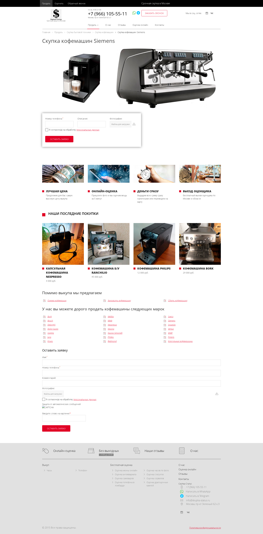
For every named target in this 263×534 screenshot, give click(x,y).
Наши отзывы (154, 451)
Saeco (170, 316)
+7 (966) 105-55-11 (107, 14)
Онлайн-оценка (64, 451)
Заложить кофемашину (119, 300)
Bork (49, 316)
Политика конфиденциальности (205, 527)
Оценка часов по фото (158, 470)
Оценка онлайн (140, 24)
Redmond (112, 341)
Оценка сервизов (155, 478)
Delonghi (51, 324)
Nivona (111, 328)
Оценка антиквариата (125, 474)
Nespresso (112, 324)
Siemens (171, 320)
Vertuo (171, 328)
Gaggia (50, 333)
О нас (108, 24)
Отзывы (122, 24)
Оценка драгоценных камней (157, 484)
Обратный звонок (76, 3)
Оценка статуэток (155, 474)
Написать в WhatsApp (198, 491)
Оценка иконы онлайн (126, 470)
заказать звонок (154, 13)
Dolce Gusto (52, 328)
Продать (46, 3)
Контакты (159, 24)
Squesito (172, 324)
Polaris (171, 337)
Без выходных (109, 451)
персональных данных (87, 129)
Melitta (111, 316)
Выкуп (45, 465)
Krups (50, 341)
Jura (49, 337)
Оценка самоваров (124, 478)
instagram (207, 13)
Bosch (50, 320)
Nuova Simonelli (115, 333)
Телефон (82, 470)
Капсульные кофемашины (180, 341)
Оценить (59, 3)
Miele (110, 320)
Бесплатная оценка (121, 465)
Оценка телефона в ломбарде (124, 484)
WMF (170, 333)
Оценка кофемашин (56, 300)
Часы (49, 470)
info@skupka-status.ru (198, 500)
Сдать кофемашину (177, 300)
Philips (111, 337)
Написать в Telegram (197, 496)
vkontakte (211, 13)
